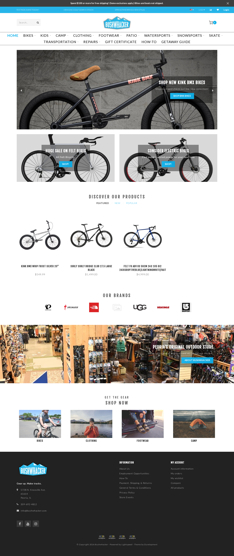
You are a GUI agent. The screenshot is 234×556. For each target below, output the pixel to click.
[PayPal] (112, 537)
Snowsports (189, 35)
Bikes (28, 35)
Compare (176, 483)
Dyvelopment (150, 544)
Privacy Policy (127, 492)
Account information (182, 468)
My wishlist (177, 478)
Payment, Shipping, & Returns (135, 483)
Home (12, 35)
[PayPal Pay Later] (122, 537)
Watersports (157, 35)
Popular (131, 203)
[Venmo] (132, 537)
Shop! (65, 164)
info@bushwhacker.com (34, 510)
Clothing (82, 35)
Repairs (90, 42)
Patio (131, 35)
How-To (149, 42)
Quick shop (41, 265)
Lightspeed (127, 544)
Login (226, 10)
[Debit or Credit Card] (102, 537)
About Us (124, 468)
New (117, 203)
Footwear (109, 35)
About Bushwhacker (197, 360)
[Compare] (211, 10)
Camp (61, 35)
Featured (102, 203)
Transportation (60, 42)
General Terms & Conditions (135, 487)
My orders (176, 473)
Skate (214, 35)
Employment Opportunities (134, 473)
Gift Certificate (121, 42)
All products (177, 487)
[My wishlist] (218, 10)
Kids (44, 35)
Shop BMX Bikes (182, 96)
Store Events (126, 497)
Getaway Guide (176, 42)
